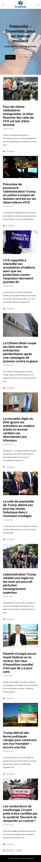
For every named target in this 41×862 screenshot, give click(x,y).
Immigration (10, 151)
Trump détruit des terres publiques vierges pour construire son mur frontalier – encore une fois (20, 740)
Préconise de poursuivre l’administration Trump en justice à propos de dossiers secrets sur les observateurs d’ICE (19, 193)
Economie (10, 698)
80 (11, 850)
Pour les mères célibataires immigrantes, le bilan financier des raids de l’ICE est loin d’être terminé (18, 116)
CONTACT (10, 57)
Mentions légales (27, 858)
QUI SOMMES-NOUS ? (27, 57)
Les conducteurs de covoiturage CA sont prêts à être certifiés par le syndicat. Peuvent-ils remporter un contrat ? (20, 814)
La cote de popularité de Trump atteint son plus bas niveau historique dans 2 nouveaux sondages (18, 509)
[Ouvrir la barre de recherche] (38, 5)
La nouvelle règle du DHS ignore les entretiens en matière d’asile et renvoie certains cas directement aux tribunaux (19, 429)
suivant (17, 850)
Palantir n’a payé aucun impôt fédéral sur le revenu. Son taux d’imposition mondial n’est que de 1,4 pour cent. (19, 663)
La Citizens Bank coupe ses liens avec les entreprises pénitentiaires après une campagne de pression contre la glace (20, 352)
